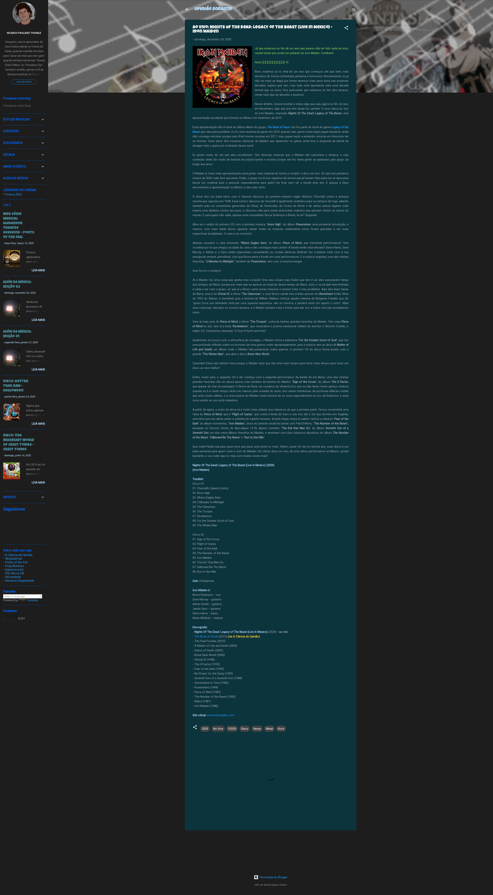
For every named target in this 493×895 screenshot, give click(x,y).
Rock (281, 728)
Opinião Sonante (213, 9)
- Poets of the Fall (15, 562)
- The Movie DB (13, 573)
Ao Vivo (218, 728)
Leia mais (38, 270)
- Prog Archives (13, 566)
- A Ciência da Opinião (18, 555)
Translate (32, 600)
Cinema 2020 (13, 194)
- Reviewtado (12, 577)
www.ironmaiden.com (220, 715)
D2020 (232, 728)
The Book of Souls (278, 127)
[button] (346, 28)
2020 (205, 728)
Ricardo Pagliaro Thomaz (24, 32)
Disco (244, 728)
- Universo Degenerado (18, 580)
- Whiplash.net (12, 558)
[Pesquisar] (354, 10)
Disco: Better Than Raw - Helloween (15, 386)
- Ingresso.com (13, 569)
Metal (269, 728)
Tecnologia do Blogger (273, 877)
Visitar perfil (24, 82)
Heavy (257, 728)
